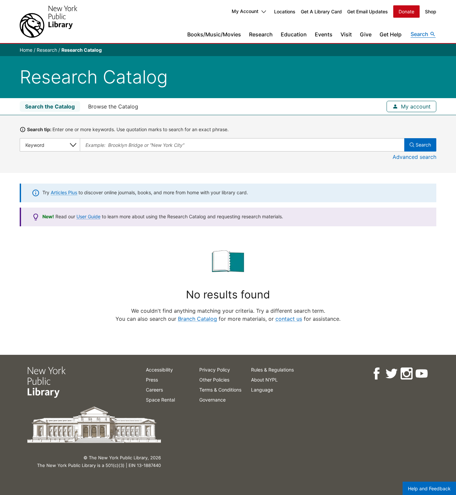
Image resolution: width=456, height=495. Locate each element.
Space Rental (160, 400)
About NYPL (264, 380)
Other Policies (214, 380)
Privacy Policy (214, 370)
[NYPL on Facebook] (376, 373)
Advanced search (414, 157)
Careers (154, 390)
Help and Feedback (429, 488)
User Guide (88, 216)
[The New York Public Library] (48, 21)
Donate (406, 11)
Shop (430, 11)
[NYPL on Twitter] (391, 373)
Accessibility (159, 370)
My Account (245, 11)
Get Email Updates (367, 11)
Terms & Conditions (220, 390)
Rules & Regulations (272, 370)
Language (262, 390)
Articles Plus (64, 192)
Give (366, 34)
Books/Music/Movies (214, 34)
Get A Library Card (321, 11)
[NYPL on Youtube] (421, 373)
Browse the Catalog (113, 106)
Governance (212, 400)
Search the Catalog (50, 106)
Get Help (391, 34)
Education (294, 34)
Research (261, 34)
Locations (284, 11)
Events (323, 34)
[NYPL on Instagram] (406, 373)
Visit (346, 34)
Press (152, 380)
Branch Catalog (197, 318)
